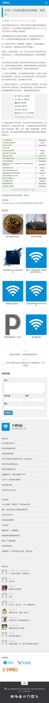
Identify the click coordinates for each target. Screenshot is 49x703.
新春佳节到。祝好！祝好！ (19, 612)
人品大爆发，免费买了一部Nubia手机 (16, 504)
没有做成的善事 (8, 454)
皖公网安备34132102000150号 (19, 689)
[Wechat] (16, 696)
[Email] (12, 696)
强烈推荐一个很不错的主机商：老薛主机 (17, 551)
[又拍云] (8, 662)
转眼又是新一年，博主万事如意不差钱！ (24, 644)
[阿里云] (10, 669)
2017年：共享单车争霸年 (11, 480)
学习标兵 (5, 525)
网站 (5, 404)
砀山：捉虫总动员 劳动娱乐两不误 (15, 509)
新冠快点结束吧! (15, 589)
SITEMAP (26, 691)
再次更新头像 (7, 485)
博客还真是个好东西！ (17, 628)
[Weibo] (24, 696)
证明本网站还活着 (8, 448)
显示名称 (7, 396)
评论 (6, 380)
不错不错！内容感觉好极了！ (20, 620)
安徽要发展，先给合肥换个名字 (14, 474)
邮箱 (26, 396)
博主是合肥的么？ (15, 636)
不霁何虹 (7, 21)
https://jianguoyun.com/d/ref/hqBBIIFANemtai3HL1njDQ (22, 203)
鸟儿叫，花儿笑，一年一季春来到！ (22, 605)
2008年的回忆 (7, 546)
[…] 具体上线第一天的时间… (20, 573)
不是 (10, 597)
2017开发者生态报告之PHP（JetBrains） (17, 459)
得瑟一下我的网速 (8, 541)
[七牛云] (23, 662)
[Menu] (46, 3)
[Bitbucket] (32, 696)
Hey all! (11, 581)
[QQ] (20, 696)
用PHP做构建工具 (8, 469)
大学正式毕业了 (8, 515)
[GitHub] (28, 696)
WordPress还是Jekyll (10, 464)
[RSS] (36, 696)
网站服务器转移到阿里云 (11, 536)
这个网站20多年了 (8, 443)
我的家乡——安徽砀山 (10, 530)
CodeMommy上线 (8, 490)
